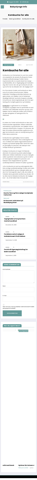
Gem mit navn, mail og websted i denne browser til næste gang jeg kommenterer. (18, 307)
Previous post (7, 190)
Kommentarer (6, 269)
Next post (6, 198)
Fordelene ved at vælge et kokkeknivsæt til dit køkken (14, 235)
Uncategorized (9, 331)
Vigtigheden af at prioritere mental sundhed (14, 220)
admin (19, 65)
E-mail (4, 295)
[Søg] (32, 7)
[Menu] (2, 6)
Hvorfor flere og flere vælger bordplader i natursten (18, 194)
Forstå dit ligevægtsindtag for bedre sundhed (16, 250)
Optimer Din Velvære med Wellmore (17, 465)
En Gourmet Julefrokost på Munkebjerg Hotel (13, 201)
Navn (4, 286)
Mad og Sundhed (8, 65)
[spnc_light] (34, 7)
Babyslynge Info (18, 6)
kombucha (6, 106)
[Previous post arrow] (32, 193)
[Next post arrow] (32, 201)
